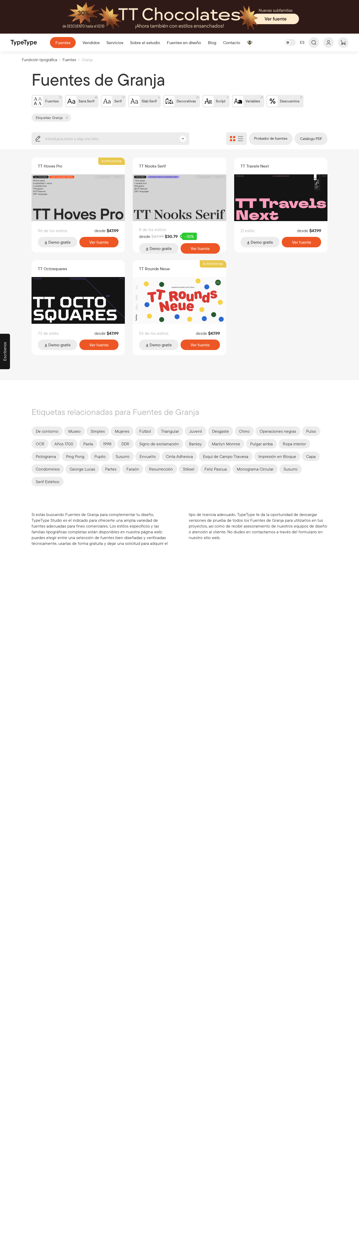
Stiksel (188, 469)
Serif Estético (47, 481)
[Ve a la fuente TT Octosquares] (78, 300)
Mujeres (122, 431)
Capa (311, 456)
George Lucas (82, 469)
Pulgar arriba (261, 443)
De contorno (47, 431)
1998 (107, 443)
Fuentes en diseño (184, 42)
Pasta (88, 443)
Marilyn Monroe (226, 443)
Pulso (311, 431)
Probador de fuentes (270, 138)
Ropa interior (294, 443)
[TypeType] (24, 43)
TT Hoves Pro (50, 166)
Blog (212, 42)
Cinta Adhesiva (179, 456)
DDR (125, 443)
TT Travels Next (254, 166)
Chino (244, 431)
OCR (40, 443)
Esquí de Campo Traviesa (225, 456)
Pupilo (100, 456)
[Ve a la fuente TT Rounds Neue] (179, 300)
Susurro (123, 456)
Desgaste (220, 431)
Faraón (132, 469)
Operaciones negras (278, 431)
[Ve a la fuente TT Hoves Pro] (78, 197)
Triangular (170, 431)
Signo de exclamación (159, 443)
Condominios (48, 469)
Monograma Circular (255, 469)
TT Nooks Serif (152, 166)
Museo (74, 431)
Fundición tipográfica (39, 60)
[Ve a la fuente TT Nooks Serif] (179, 197)
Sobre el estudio (145, 42)
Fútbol (145, 431)
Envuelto (148, 456)
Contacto (231, 42)
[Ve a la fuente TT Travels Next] (281, 197)
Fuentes (62, 42)
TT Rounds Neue (154, 269)
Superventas (111, 161)
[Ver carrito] (343, 42)
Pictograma (46, 456)
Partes (110, 469)
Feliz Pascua (215, 469)
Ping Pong (75, 456)
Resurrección (161, 469)
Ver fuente (99, 242)
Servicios (114, 42)
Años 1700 (63, 443)
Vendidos (91, 42)
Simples (98, 431)
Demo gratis (58, 242)
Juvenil (195, 431)
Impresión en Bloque (277, 456)
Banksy (195, 443)
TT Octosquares (52, 269)
